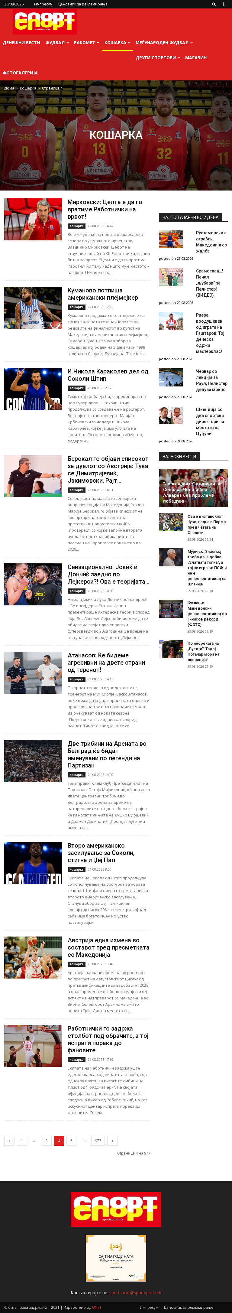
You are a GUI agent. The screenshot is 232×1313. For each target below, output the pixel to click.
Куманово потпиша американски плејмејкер (103, 294)
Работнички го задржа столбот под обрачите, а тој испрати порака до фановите (108, 1039)
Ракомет (84, 42)
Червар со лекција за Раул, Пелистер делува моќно (211, 380)
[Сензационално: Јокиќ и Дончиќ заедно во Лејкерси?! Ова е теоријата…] (33, 584)
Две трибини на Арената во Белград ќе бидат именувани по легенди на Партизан (107, 754)
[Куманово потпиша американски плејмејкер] (33, 308)
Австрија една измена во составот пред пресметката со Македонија (109, 947)
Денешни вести (21, 42)
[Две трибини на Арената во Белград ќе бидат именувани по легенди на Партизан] (33, 761)
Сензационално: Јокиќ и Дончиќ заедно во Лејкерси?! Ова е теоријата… (109, 574)
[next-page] (112, 1141)
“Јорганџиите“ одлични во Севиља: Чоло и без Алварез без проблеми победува (192, 492)
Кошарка (115, 42)
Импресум (43, 4)
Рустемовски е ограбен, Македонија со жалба (211, 241)
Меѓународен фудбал (162, 42)
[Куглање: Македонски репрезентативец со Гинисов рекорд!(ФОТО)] (171, 609)
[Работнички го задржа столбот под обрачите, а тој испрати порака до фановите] (33, 1046)
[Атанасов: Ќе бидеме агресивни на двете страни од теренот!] (33, 673)
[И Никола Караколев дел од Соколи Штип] (33, 389)
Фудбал (55, 42)
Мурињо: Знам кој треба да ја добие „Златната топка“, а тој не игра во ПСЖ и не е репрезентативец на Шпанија (207, 567)
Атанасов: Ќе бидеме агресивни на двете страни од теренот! (106, 662)
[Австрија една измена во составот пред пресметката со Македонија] (33, 958)
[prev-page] (9, 1141)
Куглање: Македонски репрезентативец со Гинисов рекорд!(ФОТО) (207, 614)
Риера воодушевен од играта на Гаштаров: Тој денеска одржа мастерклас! (210, 333)
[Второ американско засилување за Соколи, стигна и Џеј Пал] (33, 863)
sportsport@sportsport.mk (135, 1292)
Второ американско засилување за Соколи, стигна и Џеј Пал (101, 853)
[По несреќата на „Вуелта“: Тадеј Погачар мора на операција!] (171, 649)
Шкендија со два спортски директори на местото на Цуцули (210, 421)
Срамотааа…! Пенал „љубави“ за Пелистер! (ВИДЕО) (209, 283)
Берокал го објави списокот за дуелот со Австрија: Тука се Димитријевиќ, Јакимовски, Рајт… (108, 469)
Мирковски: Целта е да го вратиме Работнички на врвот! (105, 209)
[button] (214, 4)
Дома (9, 88)
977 (98, 1140)
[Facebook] (223, 4)
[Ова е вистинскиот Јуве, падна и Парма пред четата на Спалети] (171, 522)
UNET (97, 1307)
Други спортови (156, 57)
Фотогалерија (20, 73)
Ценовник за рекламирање (83, 4)
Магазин (196, 57)
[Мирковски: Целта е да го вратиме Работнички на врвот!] (33, 219)
